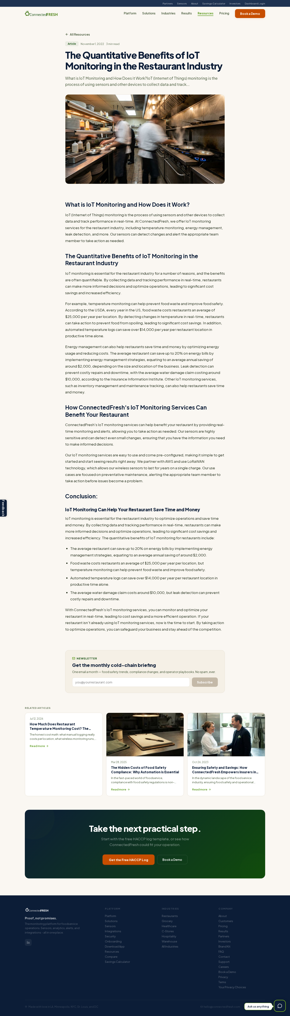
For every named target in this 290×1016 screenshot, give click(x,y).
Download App (115, 946)
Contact (224, 956)
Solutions (148, 13)
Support (223, 961)
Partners (168, 3)
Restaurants (170, 916)
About (194, 3)
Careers (223, 967)
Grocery (167, 921)
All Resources (80, 34)
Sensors (182, 3)
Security (110, 936)
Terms (222, 982)
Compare (111, 956)
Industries (168, 13)
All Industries (170, 946)
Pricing (224, 13)
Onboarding (113, 941)
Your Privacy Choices (232, 987)
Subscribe (205, 682)
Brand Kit (224, 946)
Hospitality (169, 936)
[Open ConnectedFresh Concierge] (280, 1006)
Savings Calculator (213, 3)
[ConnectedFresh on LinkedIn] (28, 942)
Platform (130, 13)
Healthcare (169, 926)
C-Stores (168, 931)
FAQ (221, 951)
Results (186, 13)
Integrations (113, 931)
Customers (225, 921)
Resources (205, 13)
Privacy (223, 977)
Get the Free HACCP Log (128, 860)
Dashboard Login (255, 3)
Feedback (3, 508)
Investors (235, 3)
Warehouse (169, 941)
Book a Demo (250, 13)
